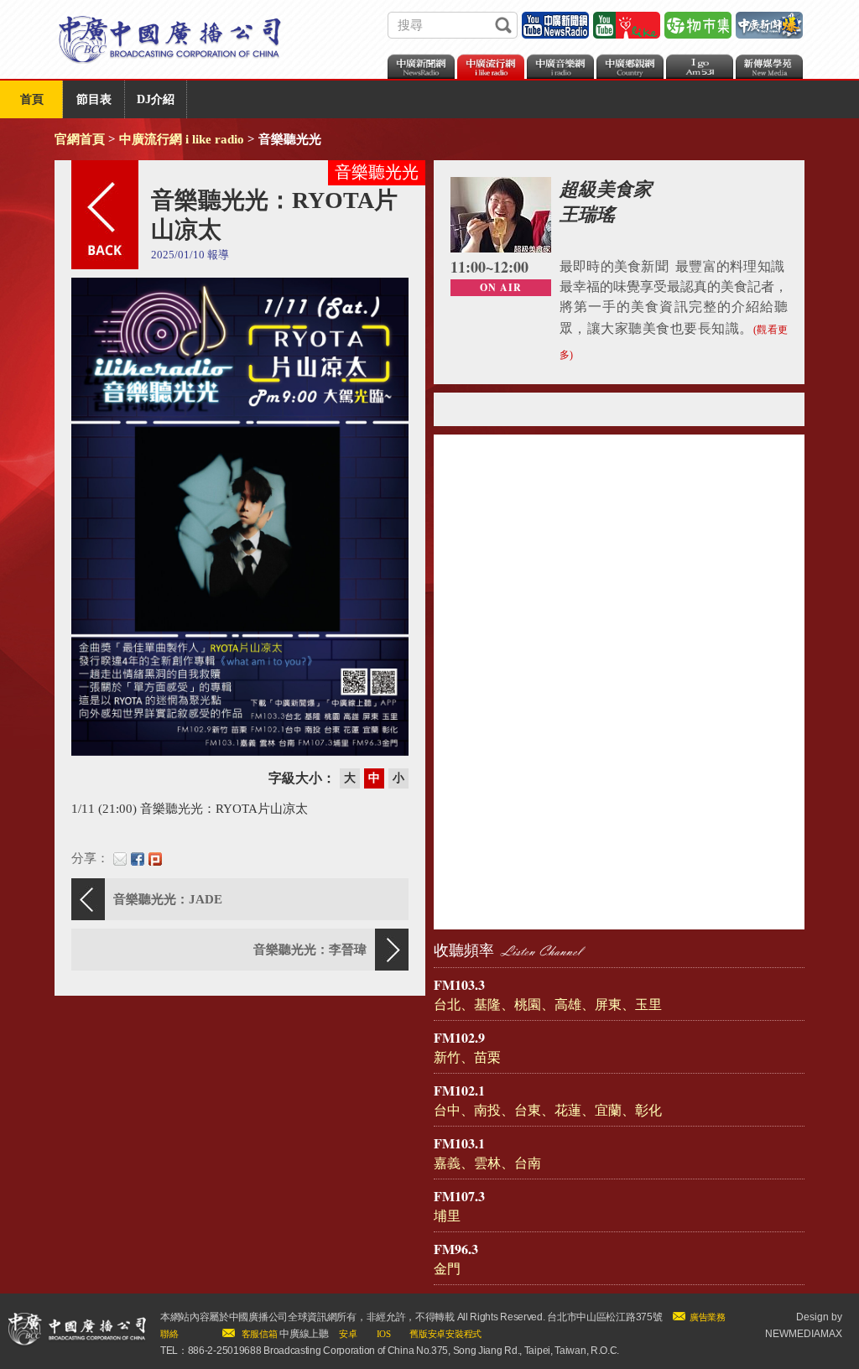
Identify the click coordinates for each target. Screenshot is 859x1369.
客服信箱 (260, 1334)
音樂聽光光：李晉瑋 (310, 949)
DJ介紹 (155, 99)
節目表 (94, 99)
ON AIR (501, 287)
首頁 (32, 99)
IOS (384, 1334)
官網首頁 (80, 139)
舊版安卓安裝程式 (445, 1334)
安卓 (348, 1334)
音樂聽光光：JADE (167, 899)
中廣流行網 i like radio (181, 139)
